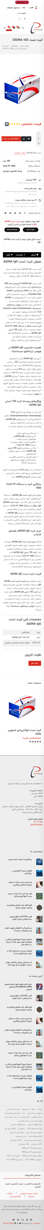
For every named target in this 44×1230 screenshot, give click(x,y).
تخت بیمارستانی (21, 1136)
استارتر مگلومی (36, 1117)
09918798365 (12, 230)
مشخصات (19, 255)
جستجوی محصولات (13, 8)
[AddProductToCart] (35, 721)
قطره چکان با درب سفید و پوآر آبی (30, 1121)
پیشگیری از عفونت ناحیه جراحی (20, 859)
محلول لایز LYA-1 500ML (14, 1160)
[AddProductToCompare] (28, 138)
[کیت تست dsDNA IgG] (22, 89)
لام (24, 1113)
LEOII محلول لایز (15, 1140)
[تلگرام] (24, 19)
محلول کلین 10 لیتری (17, 1132)
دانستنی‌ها (25, 1109)
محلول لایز (21, 1129)
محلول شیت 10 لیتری (34, 1113)
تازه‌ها (33, 1109)
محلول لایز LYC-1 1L (13, 1156)
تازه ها (39, 1109)
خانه (23, 8)
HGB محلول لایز (24, 1144)
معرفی (33, 255)
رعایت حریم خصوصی (29, 1193)
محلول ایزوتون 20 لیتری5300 (32, 1156)
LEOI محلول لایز (36, 1144)
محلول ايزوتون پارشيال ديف (32, 1140)
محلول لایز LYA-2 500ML (33, 1160)
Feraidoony (37, 1223)
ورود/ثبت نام (21, 2)
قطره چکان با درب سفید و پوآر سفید (17, 1117)
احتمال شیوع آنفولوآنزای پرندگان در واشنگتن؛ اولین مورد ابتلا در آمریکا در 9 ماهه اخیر (18, 942)
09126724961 (8, 1223)
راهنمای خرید (15, 1196)
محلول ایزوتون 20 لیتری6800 (32, 1148)
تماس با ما (22, 13)
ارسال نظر (34, 663)
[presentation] (5, 692)
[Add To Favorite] (7, 124)
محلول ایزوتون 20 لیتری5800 (32, 1152)
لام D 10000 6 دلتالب (34, 1125)
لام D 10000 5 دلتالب (18, 1125)
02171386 (31, 230)
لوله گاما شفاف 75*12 (34, 1129)
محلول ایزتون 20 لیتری (34, 1132)
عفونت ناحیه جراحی (13, 1109)
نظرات (8, 255)
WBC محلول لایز (10, 1129)
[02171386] (19, 19)
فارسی (31, 7)
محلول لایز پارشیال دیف (13, 1113)
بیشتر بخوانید (20, 153)
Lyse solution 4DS (35, 1136)
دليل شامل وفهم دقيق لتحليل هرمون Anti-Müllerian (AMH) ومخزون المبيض (18, 987)
